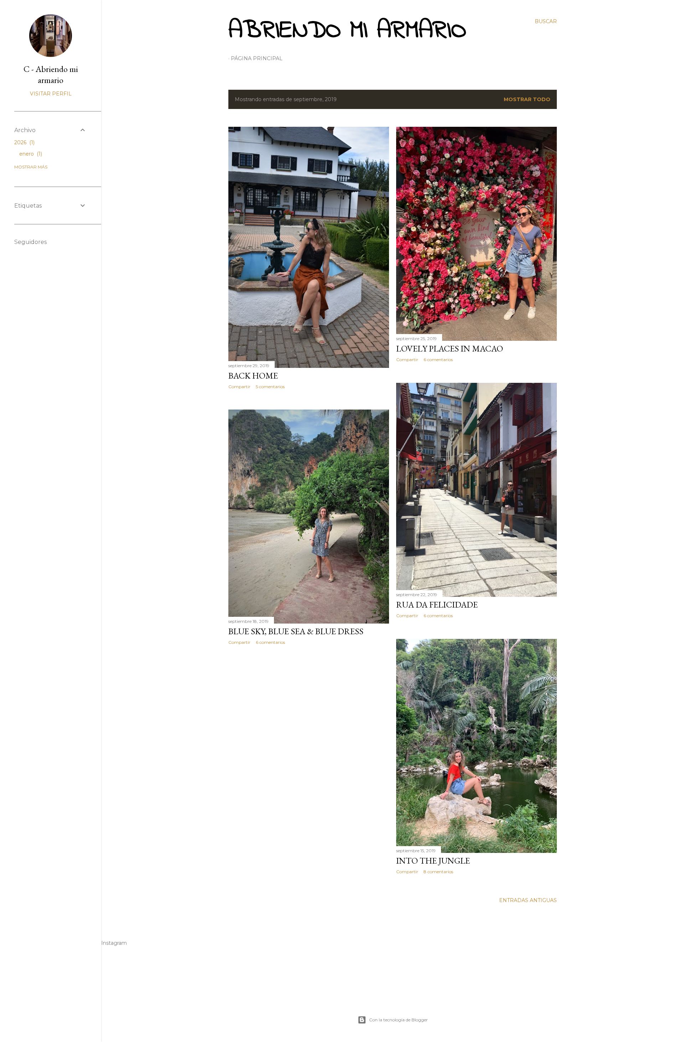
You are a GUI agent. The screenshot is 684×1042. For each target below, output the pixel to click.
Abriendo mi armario (347, 31)
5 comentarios (270, 386)
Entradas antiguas (528, 900)
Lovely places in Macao (449, 348)
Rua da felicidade (437, 604)
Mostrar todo (527, 99)
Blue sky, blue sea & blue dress (295, 631)
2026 (23, 142)
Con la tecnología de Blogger (398, 1019)
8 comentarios (438, 871)
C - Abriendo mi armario (51, 74)
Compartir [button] (239, 386)
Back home (253, 375)
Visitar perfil (51, 93)
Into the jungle (433, 860)
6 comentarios (438, 359)
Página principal (257, 58)
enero (30, 154)
